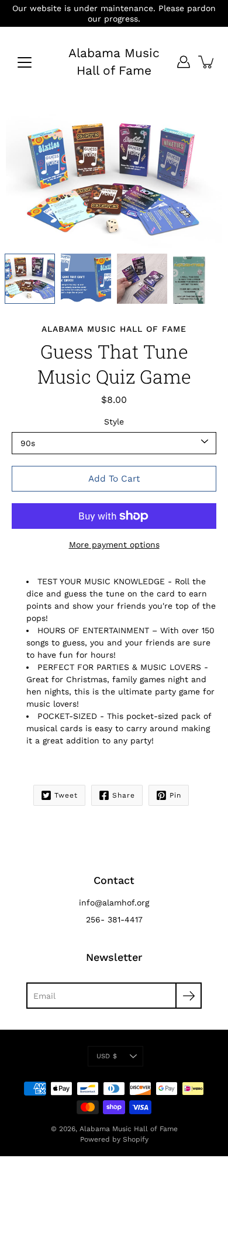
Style (114, 421)
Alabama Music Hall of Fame (114, 61)
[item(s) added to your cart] (207, 61)
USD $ (106, 1056)
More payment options (114, 544)
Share (123, 795)
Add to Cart (114, 478)
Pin (175, 795)
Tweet (66, 795)
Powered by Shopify (114, 1139)
